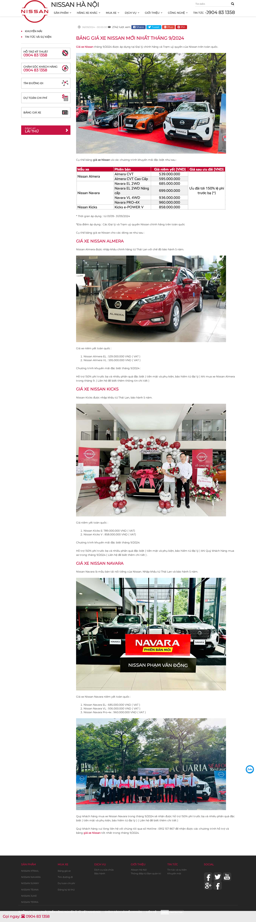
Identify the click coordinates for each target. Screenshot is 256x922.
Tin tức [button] (198, 12)
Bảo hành (99, 873)
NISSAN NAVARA (31, 877)
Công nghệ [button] (176, 12)
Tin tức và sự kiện (177, 869)
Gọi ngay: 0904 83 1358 (26, 916)
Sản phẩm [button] (61, 12)
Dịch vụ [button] (130, 12)
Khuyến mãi (174, 873)
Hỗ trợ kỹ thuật (35, 53)
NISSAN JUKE (29, 895)
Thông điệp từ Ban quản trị (146, 873)
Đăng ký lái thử (66, 889)
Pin (182, 27)
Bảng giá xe (32, 112)
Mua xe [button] (111, 12)
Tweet (155, 27)
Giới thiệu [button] (152, 12)
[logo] (34, 5)
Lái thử (32, 130)
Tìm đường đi (33, 83)
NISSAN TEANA (30, 889)
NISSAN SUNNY (30, 883)
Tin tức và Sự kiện (38, 36)
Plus (170, 27)
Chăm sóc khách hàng (40, 68)
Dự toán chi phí (35, 98)
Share (139, 27)
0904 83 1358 (220, 12)
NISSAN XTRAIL (30, 870)
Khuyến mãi (33, 31)
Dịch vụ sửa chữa (104, 869)
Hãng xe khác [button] (87, 12)
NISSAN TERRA (29, 902)
